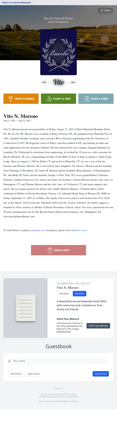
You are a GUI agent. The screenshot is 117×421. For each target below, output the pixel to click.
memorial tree (38, 230)
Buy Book (79, 293)
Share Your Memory (98, 325)
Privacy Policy (50, 396)
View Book (64, 293)
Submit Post (100, 373)
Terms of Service (66, 396)
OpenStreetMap (61, 401)
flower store (81, 230)
